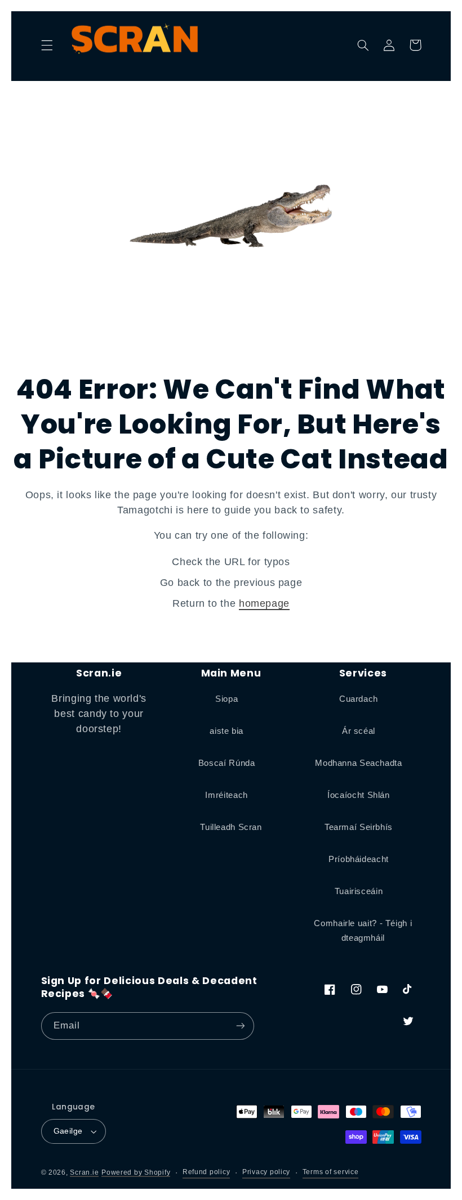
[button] (47, 45)
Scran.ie (84, 1172)
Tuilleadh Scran (230, 827)
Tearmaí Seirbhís (359, 827)
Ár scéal (358, 731)
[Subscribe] (240, 1026)
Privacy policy (266, 1172)
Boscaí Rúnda (226, 763)
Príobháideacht (358, 859)
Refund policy (206, 1172)
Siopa (226, 698)
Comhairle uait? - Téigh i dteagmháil (363, 930)
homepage (264, 603)
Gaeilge (68, 1131)
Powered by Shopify (135, 1172)
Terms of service (331, 1172)
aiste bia (226, 731)
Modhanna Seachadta (358, 763)
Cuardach (358, 698)
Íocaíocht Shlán (358, 795)
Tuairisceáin (359, 891)
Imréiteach (226, 795)
